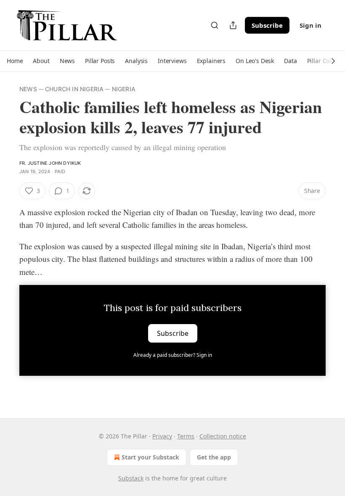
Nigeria (123, 88)
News (28, 88)
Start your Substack (150, 457)
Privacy (162, 436)
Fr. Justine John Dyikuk (50, 163)
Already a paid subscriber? (172, 355)
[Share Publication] (233, 25)
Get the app (214, 457)
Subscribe (267, 25)
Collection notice (222, 436)
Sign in (310, 25)
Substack (130, 478)
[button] (15, 61)
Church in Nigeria (74, 88)
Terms (185, 436)
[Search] (214, 25)
